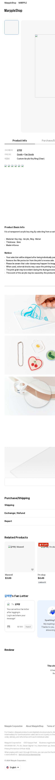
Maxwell (9, 575)
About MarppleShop (34, 726)
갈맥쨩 (19, 150)
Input (28, 627)
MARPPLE (23, 3)
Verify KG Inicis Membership (30, 755)
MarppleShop (10, 3)
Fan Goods (29, 154)
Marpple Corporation (14, 726)
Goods (20, 154)
